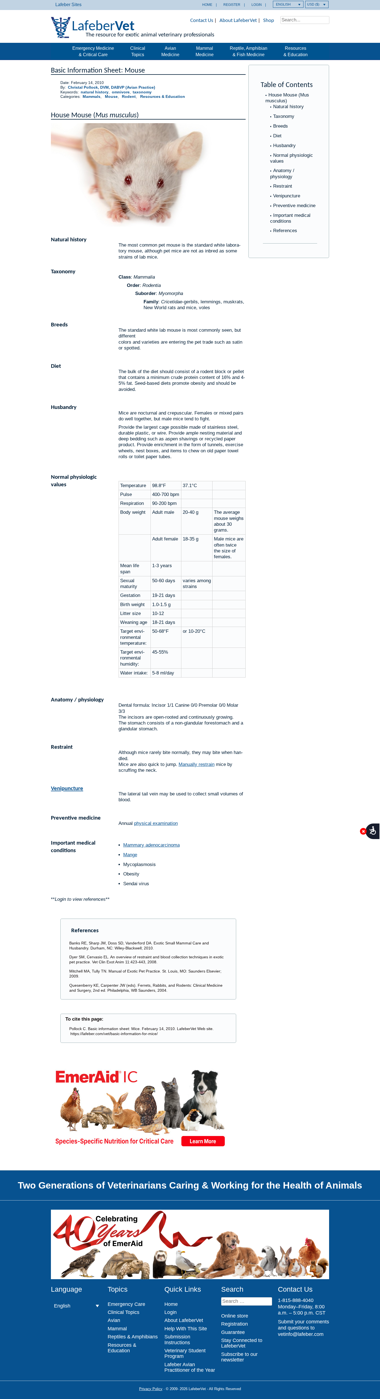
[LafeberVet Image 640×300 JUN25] (140, 1148)
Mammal (117, 1328)
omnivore (121, 92)
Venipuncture (286, 196)
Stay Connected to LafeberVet (241, 1343)
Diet (277, 135)
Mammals (91, 97)
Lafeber (103, 27)
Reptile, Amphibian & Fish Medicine (248, 51)
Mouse (111, 97)
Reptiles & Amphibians (133, 1337)
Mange (130, 854)
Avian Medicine (170, 51)
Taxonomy (283, 116)
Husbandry (284, 145)
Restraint (282, 186)
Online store (234, 1316)
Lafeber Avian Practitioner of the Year (189, 1367)
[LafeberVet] (61, 35)
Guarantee (233, 1332)
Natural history (288, 106)
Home (207, 5)
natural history (94, 92)
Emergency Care (126, 1304)
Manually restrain (196, 764)
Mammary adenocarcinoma (151, 845)
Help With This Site (185, 1328)
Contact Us (201, 20)
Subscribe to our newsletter (239, 1357)
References (285, 230)
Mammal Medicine (205, 51)
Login (256, 5)
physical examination (156, 823)
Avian (114, 1320)
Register (231, 5)
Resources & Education (295, 51)
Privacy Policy (150, 1389)
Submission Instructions (177, 1339)
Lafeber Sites (68, 4)
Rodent (129, 97)
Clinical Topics (137, 51)
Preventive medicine (294, 205)
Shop (268, 20)
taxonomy (142, 92)
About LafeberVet (238, 20)
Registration (234, 1324)
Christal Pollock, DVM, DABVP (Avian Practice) (111, 87)
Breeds (280, 126)
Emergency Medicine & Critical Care (93, 51)
